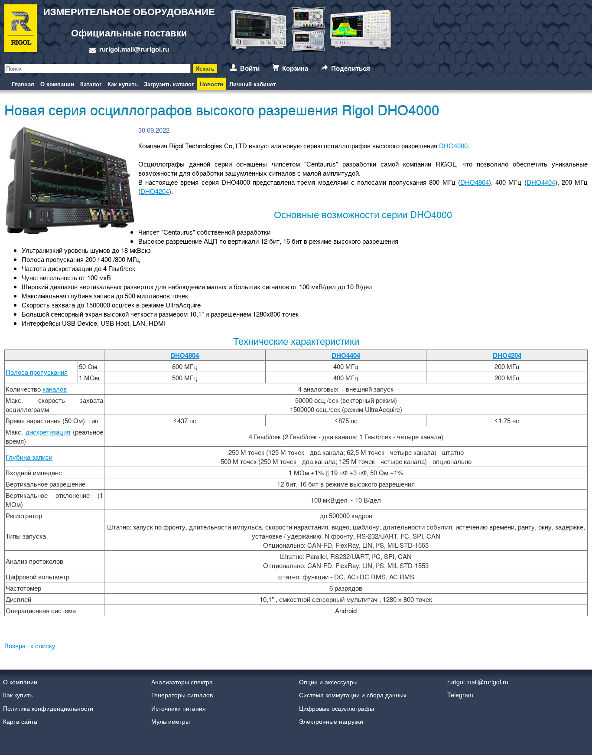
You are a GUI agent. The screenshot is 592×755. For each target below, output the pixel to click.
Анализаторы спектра (182, 681)
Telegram (460, 694)
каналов (54, 388)
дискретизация (48, 431)
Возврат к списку (29, 645)
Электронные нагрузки (331, 721)
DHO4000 (453, 145)
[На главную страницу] (20, 29)
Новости (211, 84)
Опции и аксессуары (328, 681)
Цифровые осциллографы (336, 708)
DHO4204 (154, 191)
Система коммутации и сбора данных (353, 694)
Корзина (295, 68)
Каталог (90, 84)
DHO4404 (541, 181)
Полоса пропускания (37, 371)
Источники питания (178, 708)
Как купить (122, 84)
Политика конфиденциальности (48, 708)
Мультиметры (170, 721)
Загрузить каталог (169, 84)
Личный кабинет (252, 84)
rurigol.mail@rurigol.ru (134, 49)
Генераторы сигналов (182, 694)
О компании (57, 84)
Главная (23, 84)
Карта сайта (20, 721)
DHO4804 (474, 181)
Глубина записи (29, 456)
